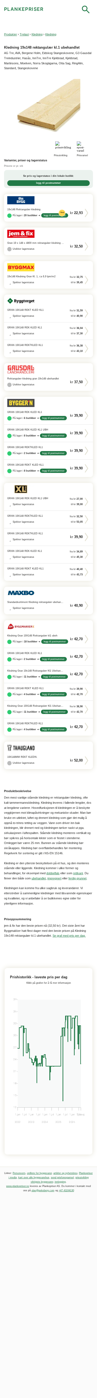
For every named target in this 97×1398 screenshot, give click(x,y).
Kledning (37, 34)
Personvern (19, 1173)
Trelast (24, 34)
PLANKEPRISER (24, 9)
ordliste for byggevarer (39, 1173)
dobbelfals (53, 873)
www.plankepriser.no (17, 1186)
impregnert (54, 878)
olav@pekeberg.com (43, 1190)
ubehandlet (39, 878)
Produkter (10, 34)
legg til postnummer (48, 183)
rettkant (78, 873)
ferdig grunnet (77, 878)
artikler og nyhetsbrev (65, 1173)
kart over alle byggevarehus (33, 1177)
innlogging (60, 1181)
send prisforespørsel (62, 1177)
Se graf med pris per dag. (69, 935)
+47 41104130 (66, 1190)
